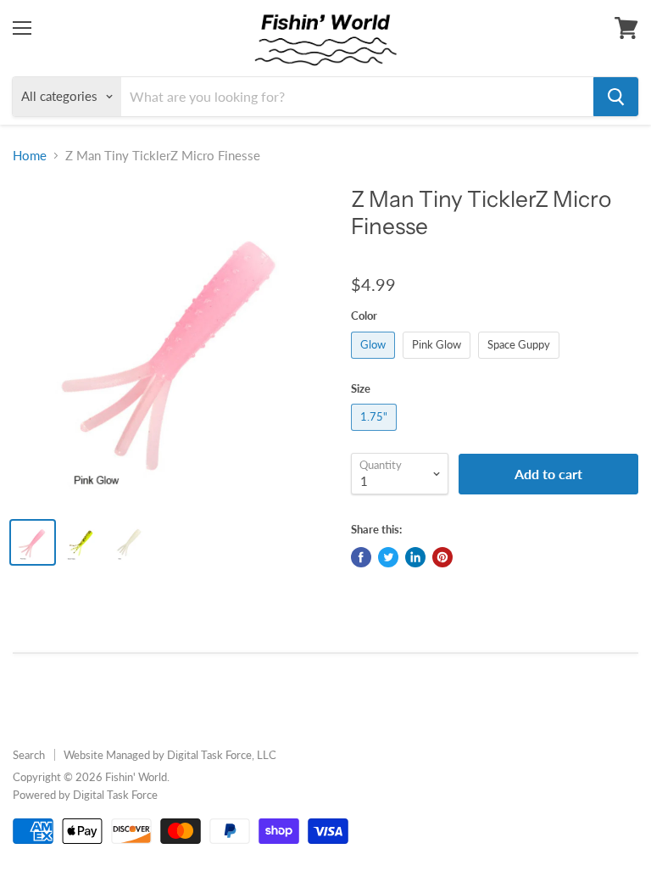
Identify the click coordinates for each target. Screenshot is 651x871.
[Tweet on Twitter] (388, 557)
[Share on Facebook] (361, 557)
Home (30, 155)
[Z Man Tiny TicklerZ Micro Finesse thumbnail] (32, 542)
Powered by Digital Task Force (85, 794)
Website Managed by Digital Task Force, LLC (170, 755)
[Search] (615, 96)
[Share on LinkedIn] (415, 557)
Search (29, 755)
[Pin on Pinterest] (442, 557)
